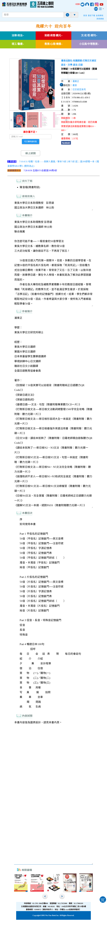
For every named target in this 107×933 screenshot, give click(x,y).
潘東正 (75, 81)
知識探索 (77, 60)
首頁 (85, 16)
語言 (75, 65)
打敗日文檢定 (89, 60)
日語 (80, 65)
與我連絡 (100, 19)
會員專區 (99, 16)
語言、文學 (66, 65)
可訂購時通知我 (30, 141)
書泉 (74, 85)
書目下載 (91, 16)
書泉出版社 (66, 60)
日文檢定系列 (79, 89)
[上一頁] (11, 120)
